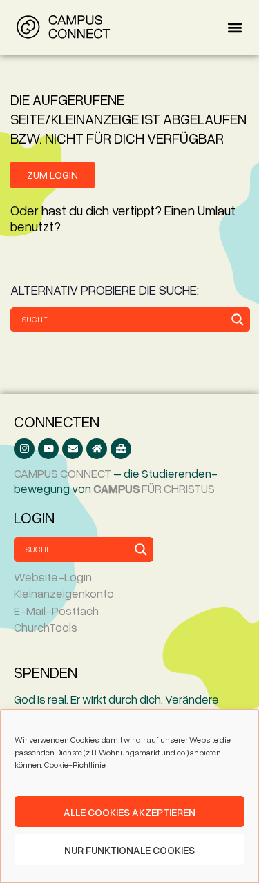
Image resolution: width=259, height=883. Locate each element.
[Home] (96, 448)
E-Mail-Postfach (56, 610)
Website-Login (53, 577)
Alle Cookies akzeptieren (129, 812)
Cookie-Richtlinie (75, 764)
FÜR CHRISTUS (154, 488)
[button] (234, 28)
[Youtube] (48, 448)
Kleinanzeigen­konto (64, 593)
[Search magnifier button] (237, 319)
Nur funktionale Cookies (129, 850)
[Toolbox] (121, 448)
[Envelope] (72, 448)
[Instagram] (24, 448)
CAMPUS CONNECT (62, 473)
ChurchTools (45, 627)
